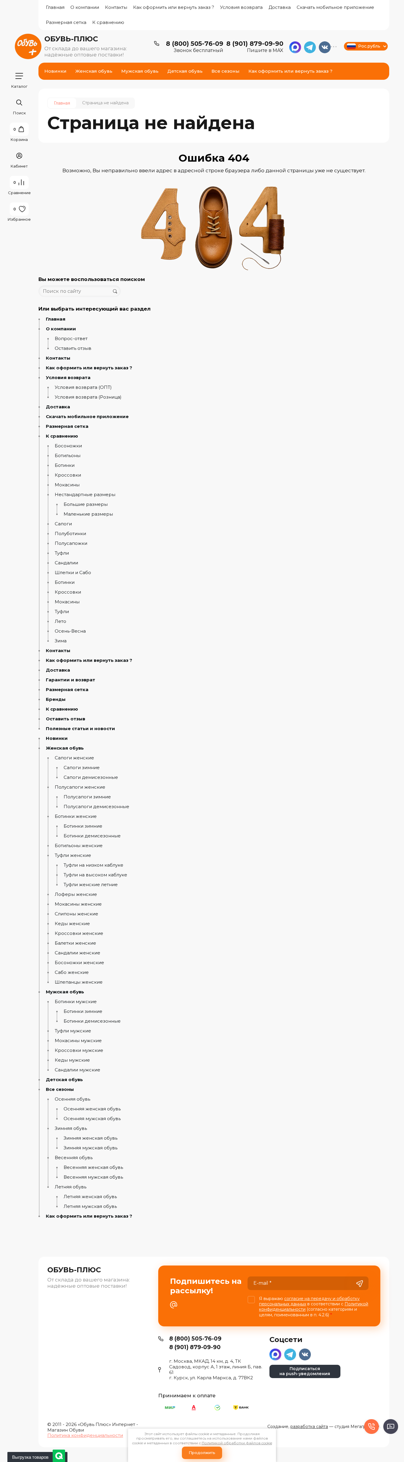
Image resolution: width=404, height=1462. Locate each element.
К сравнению (108, 22)
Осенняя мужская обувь (92, 1118)
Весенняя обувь (74, 1157)
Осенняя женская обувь (92, 1109)
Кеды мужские (72, 1060)
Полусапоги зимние (87, 797)
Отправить (360, 1283)
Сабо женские (72, 972)
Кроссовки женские (79, 933)
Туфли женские (73, 855)
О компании (84, 7)
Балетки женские (75, 943)
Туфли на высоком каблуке (95, 875)
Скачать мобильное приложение (335, 7)
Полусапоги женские (80, 787)
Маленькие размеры (88, 514)
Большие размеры (86, 504)
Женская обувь (65, 748)
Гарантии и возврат (70, 680)
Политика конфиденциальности (85, 1435)
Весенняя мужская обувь (93, 1177)
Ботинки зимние (83, 826)
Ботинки (65, 465)
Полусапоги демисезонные (96, 806)
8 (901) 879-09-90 (254, 43)
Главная (55, 7)
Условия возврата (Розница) (88, 397)
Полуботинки (70, 533)
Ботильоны (67, 455)
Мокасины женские (78, 904)
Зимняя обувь (71, 1128)
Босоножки (68, 446)
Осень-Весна (70, 631)
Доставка (280, 7)
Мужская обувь (65, 992)
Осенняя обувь (72, 1099)
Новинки (57, 738)
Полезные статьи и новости (80, 728)
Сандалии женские (77, 953)
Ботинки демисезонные (92, 836)
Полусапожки (71, 543)
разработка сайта (309, 1426)
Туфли (62, 553)
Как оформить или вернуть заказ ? (173, 7)
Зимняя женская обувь (90, 1138)
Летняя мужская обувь (90, 1206)
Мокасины (67, 485)
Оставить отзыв (73, 348)
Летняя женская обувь (90, 1196)
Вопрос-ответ (71, 338)
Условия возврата (241, 7)
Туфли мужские (73, 1031)
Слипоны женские (76, 914)
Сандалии (66, 563)
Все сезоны (60, 1089)
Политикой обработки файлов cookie (237, 1443)
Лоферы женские (76, 894)
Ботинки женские (76, 816)
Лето (60, 621)
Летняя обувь (70, 1187)
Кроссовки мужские (79, 1050)
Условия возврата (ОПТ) (83, 387)
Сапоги (63, 524)
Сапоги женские (74, 758)
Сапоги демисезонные (91, 777)
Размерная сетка (66, 22)
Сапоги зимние (82, 767)
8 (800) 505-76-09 (194, 43)
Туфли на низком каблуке (93, 865)
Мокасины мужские (78, 1040)
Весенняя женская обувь (93, 1167)
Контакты (116, 7)
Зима (61, 641)
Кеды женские (72, 923)
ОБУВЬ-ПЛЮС (71, 39)
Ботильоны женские (79, 845)
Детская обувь (64, 1079)
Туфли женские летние (91, 884)
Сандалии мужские (77, 1070)
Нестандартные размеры (85, 494)
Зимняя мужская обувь (90, 1148)
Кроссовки (68, 475)
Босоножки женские (79, 962)
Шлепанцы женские (79, 982)
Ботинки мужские (76, 1001)
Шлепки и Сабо (73, 572)
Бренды (56, 699)
